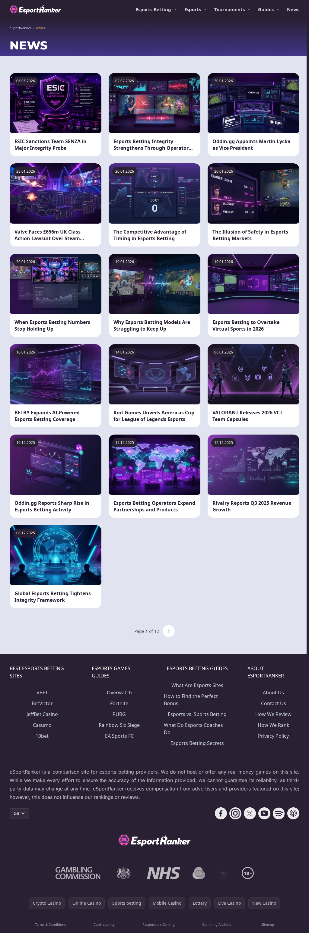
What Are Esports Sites (197, 685)
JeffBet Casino (42, 714)
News (293, 9)
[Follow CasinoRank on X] (250, 813)
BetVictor (42, 703)
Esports (192, 9)
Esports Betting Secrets (197, 743)
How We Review (273, 714)
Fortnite (119, 703)
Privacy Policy (273, 736)
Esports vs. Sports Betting (197, 714)
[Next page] (169, 631)
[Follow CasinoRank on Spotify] (279, 813)
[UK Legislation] (124, 873)
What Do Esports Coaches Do (193, 729)
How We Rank (273, 725)
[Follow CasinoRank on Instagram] (235, 813)
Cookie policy (104, 924)
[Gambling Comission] (78, 873)
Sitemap (267, 924)
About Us (273, 692)
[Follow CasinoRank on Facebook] (221, 813)
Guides (266, 9)
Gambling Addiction (218, 924)
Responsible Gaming (158, 924)
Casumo (42, 725)
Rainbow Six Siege (119, 725)
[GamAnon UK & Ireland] (224, 873)
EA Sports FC (119, 736)
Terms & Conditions (50, 924)
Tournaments (229, 9)
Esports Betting (153, 9)
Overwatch (119, 692)
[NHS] (163, 873)
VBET (42, 692)
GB (16, 813)
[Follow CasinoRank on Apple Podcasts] (293, 813)
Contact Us (273, 703)
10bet (42, 736)
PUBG (119, 714)
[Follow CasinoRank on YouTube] (264, 813)
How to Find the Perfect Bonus (191, 700)
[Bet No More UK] (199, 873)
